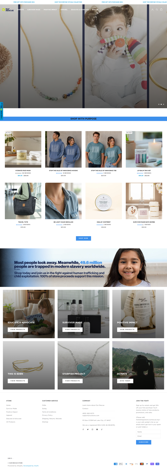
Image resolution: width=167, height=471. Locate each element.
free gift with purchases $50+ (85, 2)
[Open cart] (161, 9)
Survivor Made (33, 9)
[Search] (157, 9)
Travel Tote (23, 222)
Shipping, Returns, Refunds (52, 418)
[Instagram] (92, 429)
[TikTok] (101, 429)
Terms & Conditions (49, 412)
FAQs (44, 405)
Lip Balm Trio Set (144, 170)
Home (8, 405)
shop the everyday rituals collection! (41, 2)
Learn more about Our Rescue (93, 405)
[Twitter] (88, 429)
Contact (85, 408)
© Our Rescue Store (15, 463)
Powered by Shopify (15, 465)
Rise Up (95, 9)
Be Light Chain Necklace (63, 222)
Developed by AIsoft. (31, 465)
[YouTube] (97, 429)
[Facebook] (83, 429)
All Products (10, 422)
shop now (83, 238)
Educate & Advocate (80, 9)
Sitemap (45, 422)
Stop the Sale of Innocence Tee (103, 170)
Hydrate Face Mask (23, 170)
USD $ (10, 458)
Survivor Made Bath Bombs (144, 222)
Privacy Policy (47, 415)
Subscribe (143, 442)
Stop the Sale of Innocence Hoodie (63, 170)
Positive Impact (50, 9)
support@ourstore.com (90, 415)
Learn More (1, 115)
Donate (20, 9)
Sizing (44, 408)
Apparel (64, 9)
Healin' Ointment (104, 222)
